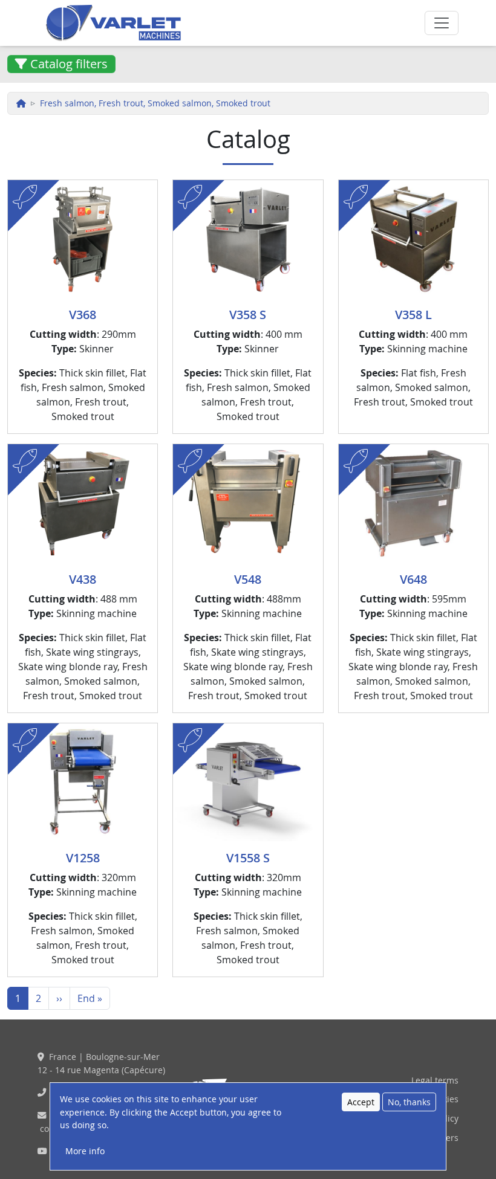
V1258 (83, 858)
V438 (82, 579)
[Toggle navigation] (441, 23)
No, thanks (409, 1102)
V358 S (247, 314)
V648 (413, 579)
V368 (82, 314)
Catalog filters (67, 64)
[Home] (195, 23)
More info (85, 1151)
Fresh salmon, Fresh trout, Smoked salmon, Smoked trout (155, 103)
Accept (360, 1102)
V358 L (413, 314)
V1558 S (248, 858)
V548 (247, 579)
